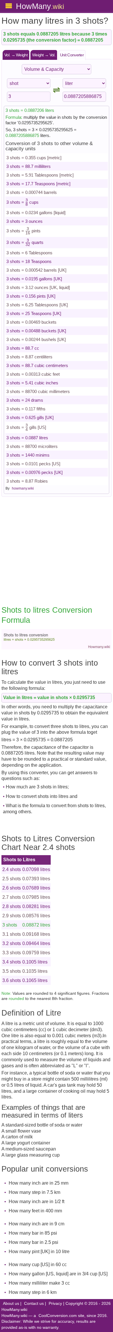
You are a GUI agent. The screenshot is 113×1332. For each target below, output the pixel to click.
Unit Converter (72, 55)
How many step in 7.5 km (34, 1192)
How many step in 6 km (33, 1292)
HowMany (40, 6)
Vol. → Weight (16, 55)
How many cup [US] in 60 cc (38, 1264)
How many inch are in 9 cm (36, 1223)
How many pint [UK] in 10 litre (39, 1251)
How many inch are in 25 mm (38, 1183)
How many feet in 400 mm (35, 1210)
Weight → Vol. (43, 55)
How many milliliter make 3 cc (39, 1283)
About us (11, 1303)
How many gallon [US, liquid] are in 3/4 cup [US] (58, 1273)
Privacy (55, 1303)
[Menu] (8, 6)
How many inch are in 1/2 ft (36, 1201)
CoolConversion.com (58, 1316)
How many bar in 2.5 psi (33, 1242)
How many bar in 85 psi (33, 1233)
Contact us (34, 1303)
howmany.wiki (23, 488)
